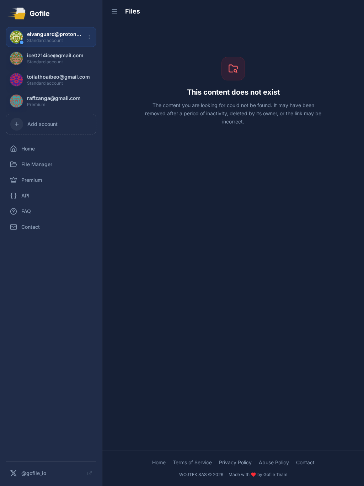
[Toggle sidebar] (114, 11)
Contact (305, 462)
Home (159, 462)
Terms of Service (192, 462)
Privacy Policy (235, 462)
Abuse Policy (274, 462)
